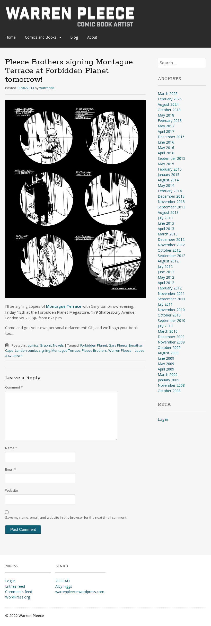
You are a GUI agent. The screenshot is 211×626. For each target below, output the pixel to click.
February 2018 (170, 120)
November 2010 (171, 309)
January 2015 (168, 174)
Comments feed (18, 591)
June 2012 (166, 271)
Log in (163, 419)
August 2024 (168, 104)
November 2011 (171, 293)
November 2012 (171, 244)
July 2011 (165, 304)
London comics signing (32, 350)
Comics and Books (40, 37)
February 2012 (170, 288)
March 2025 (168, 93)
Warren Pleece (119, 350)
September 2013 (171, 207)
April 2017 (166, 131)
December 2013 (171, 196)
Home (10, 37)
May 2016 (166, 147)
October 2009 (169, 347)
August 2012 (168, 261)
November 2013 (171, 201)
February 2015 (170, 169)
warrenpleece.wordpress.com (79, 591)
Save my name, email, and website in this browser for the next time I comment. (66, 517)
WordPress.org (17, 597)
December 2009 (171, 336)
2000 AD (62, 580)
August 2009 (168, 352)
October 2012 (169, 250)
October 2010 (169, 315)
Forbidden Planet (93, 345)
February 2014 (170, 190)
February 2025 (170, 98)
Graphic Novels (52, 345)
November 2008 (171, 385)
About (92, 37)
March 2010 (168, 331)
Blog (74, 37)
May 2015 (166, 163)
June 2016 (166, 142)
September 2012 (171, 255)
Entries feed (15, 586)
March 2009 (168, 374)
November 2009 (171, 342)
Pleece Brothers (94, 350)
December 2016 (171, 136)
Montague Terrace (65, 350)
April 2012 (166, 282)
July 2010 (165, 325)
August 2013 (168, 212)
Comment (14, 387)
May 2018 (166, 115)
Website (11, 490)
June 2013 (166, 223)
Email (10, 469)
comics (33, 345)
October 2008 (169, 390)
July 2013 (165, 217)
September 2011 (171, 298)
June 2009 (166, 358)
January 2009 (168, 379)
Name (11, 448)
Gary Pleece (118, 345)
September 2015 (171, 158)
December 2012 (171, 239)
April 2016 (166, 153)
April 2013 (166, 228)
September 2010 (171, 320)
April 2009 (166, 369)
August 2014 (168, 180)
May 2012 (166, 277)
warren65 (46, 87)
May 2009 (166, 363)
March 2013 (168, 234)
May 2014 (166, 185)
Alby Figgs (63, 586)
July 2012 (165, 266)
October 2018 (169, 109)
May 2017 (166, 126)
